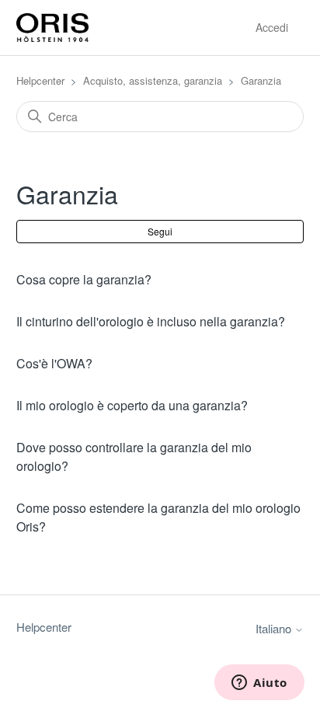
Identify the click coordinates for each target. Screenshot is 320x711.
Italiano (275, 628)
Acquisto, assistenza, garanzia (152, 80)
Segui (160, 231)
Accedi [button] (272, 27)
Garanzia (261, 80)
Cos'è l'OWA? (54, 363)
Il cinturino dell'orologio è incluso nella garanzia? (150, 321)
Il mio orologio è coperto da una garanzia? (132, 405)
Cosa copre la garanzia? (83, 279)
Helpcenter (40, 80)
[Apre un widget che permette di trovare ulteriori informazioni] (259, 683)
